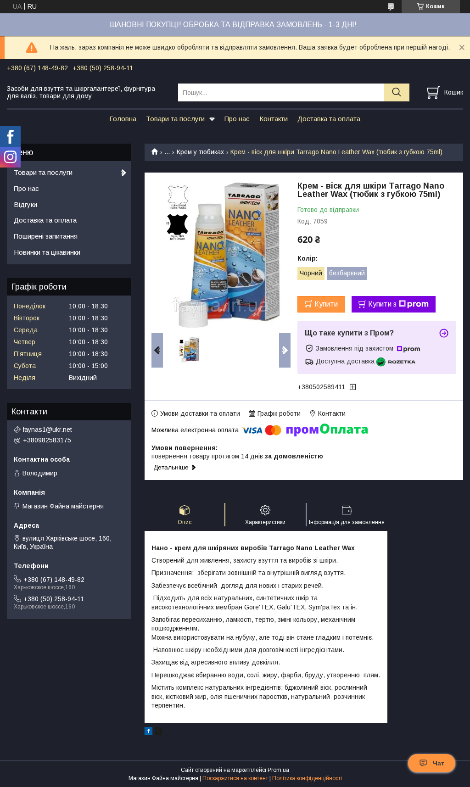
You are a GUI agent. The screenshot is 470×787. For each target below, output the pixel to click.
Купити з (382, 304)
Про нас (237, 119)
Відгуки (25, 204)
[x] (158, 732)
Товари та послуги (175, 119)
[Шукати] (396, 92)
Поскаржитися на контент (235, 778)
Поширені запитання (46, 236)
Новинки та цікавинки (47, 252)
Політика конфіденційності (307, 778)
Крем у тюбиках (200, 152)
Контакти (273, 119)
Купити (326, 304)
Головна (122, 119)
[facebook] (148, 732)
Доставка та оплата (328, 119)
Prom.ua (278, 770)
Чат (438, 763)
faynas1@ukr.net (47, 429)
